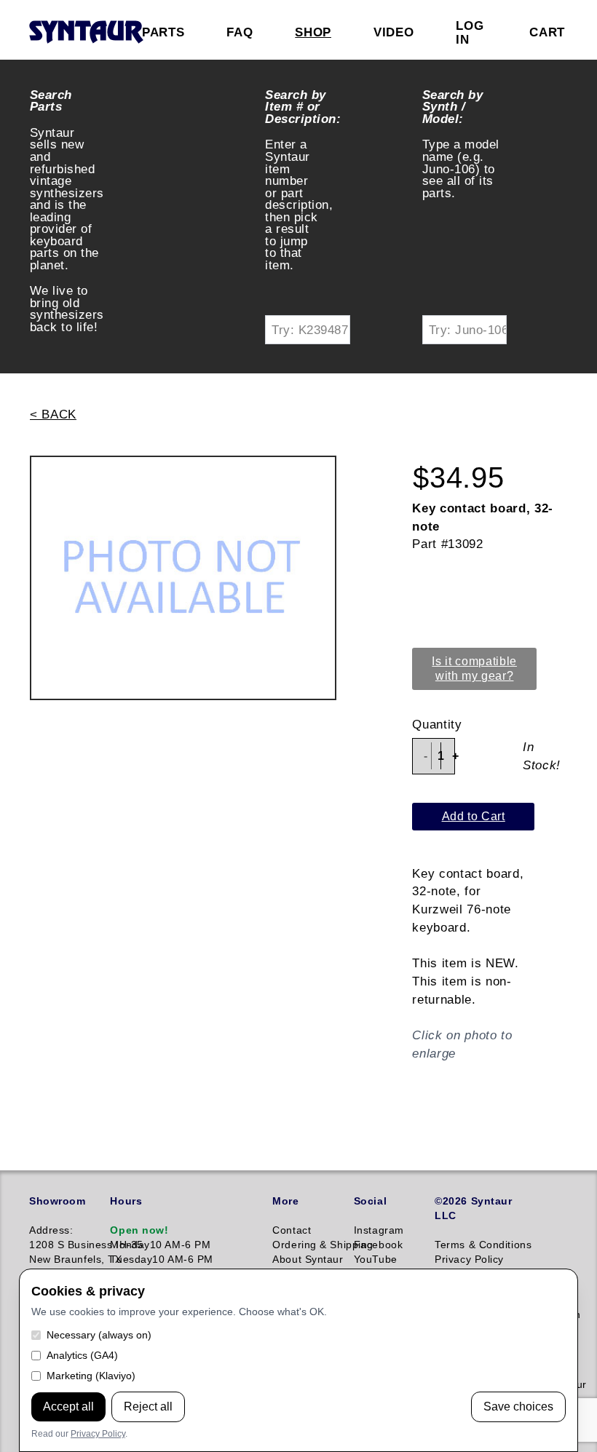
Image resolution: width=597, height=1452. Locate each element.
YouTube (376, 1259)
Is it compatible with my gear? (474, 668)
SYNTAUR (85, 32)
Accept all (68, 1406)
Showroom (57, 1201)
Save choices (518, 1406)
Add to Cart (473, 816)
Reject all (148, 1406)
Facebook (378, 1244)
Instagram (379, 1230)
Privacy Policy (98, 1434)
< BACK (53, 414)
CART (547, 32)
